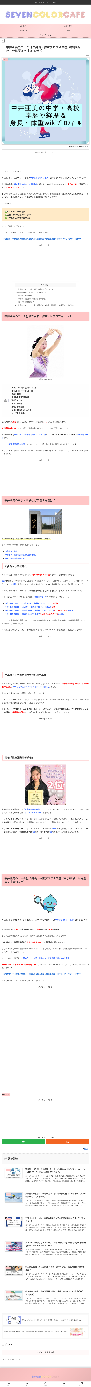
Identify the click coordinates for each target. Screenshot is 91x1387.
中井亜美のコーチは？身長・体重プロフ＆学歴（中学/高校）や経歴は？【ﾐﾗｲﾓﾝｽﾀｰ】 (46, 305)
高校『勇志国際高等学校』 (27, 302)
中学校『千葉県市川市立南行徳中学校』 (32, 299)
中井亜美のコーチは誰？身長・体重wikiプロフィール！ (36, 289)
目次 (42, 285)
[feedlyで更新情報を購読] (23, 1141)
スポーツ (7, 1095)
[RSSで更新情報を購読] (67, 1141)
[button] (84, 708)
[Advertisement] (45, 162)
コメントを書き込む (45, 1352)
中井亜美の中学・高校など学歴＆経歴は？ (31, 292)
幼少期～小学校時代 (25, 296)
